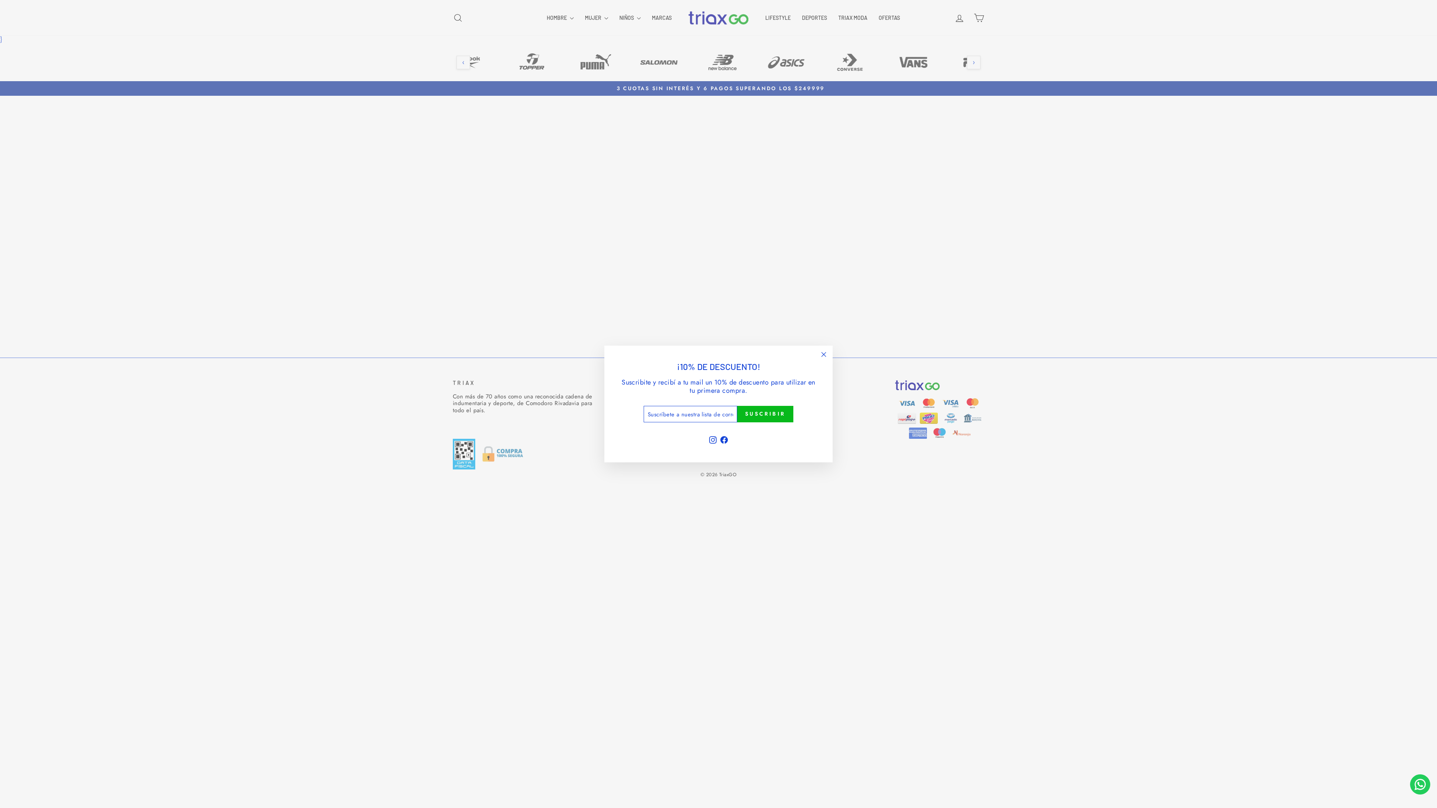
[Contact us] (1420, 784)
